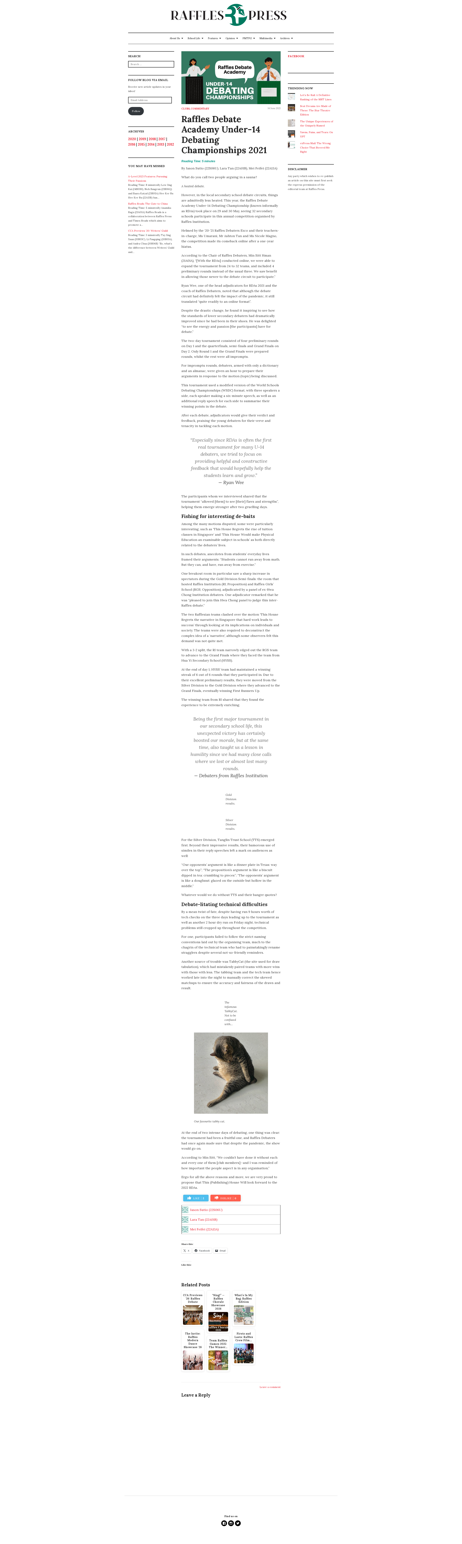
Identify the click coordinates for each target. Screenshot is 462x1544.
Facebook (296, 56)
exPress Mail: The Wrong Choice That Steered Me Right (315, 147)
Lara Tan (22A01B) (203, 1219)
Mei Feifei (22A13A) (204, 1229)
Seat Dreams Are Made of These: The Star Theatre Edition (315, 110)
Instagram (231, 1523)
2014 (150, 144)
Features (213, 38)
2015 (141, 144)
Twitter (238, 1523)
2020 (132, 139)
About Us (175, 38)
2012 (170, 144)
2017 (161, 139)
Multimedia (266, 38)
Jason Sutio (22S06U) (206, 1210)
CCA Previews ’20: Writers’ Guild (148, 230)
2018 (152, 139)
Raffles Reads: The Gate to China (148, 203)
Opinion (230, 38)
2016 (131, 144)
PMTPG (247, 38)
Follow (136, 111)
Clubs (185, 108)
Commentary (200, 108)
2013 (160, 144)
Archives (285, 38)
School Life (194, 38)
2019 (142, 139)
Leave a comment (270, 1387)
